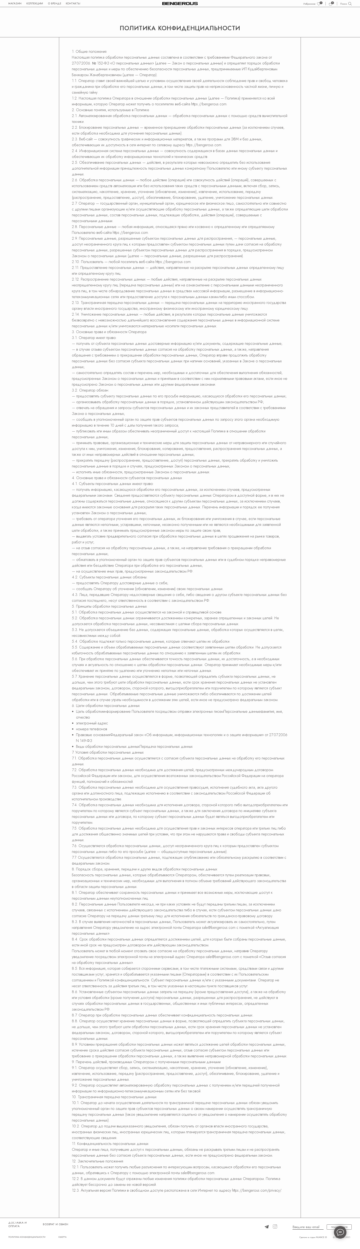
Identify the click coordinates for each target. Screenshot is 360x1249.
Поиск (343, 3)
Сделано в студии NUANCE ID (313, 1237)
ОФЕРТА (62, 1237)
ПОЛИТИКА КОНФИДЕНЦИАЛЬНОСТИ (26, 1237)
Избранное (309, 3)
